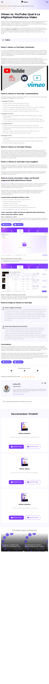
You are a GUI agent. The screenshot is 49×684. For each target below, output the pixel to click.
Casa (1, 6)
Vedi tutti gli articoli (18, 394)
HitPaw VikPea (24, 469)
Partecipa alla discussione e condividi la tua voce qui (19, 401)
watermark (17, 209)
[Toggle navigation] (47, 2)
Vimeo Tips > (5, 6)
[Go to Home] (24, 2)
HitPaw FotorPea (24, 433)
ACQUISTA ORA (17, 446)
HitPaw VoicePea (24, 504)
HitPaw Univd (5, 183)
